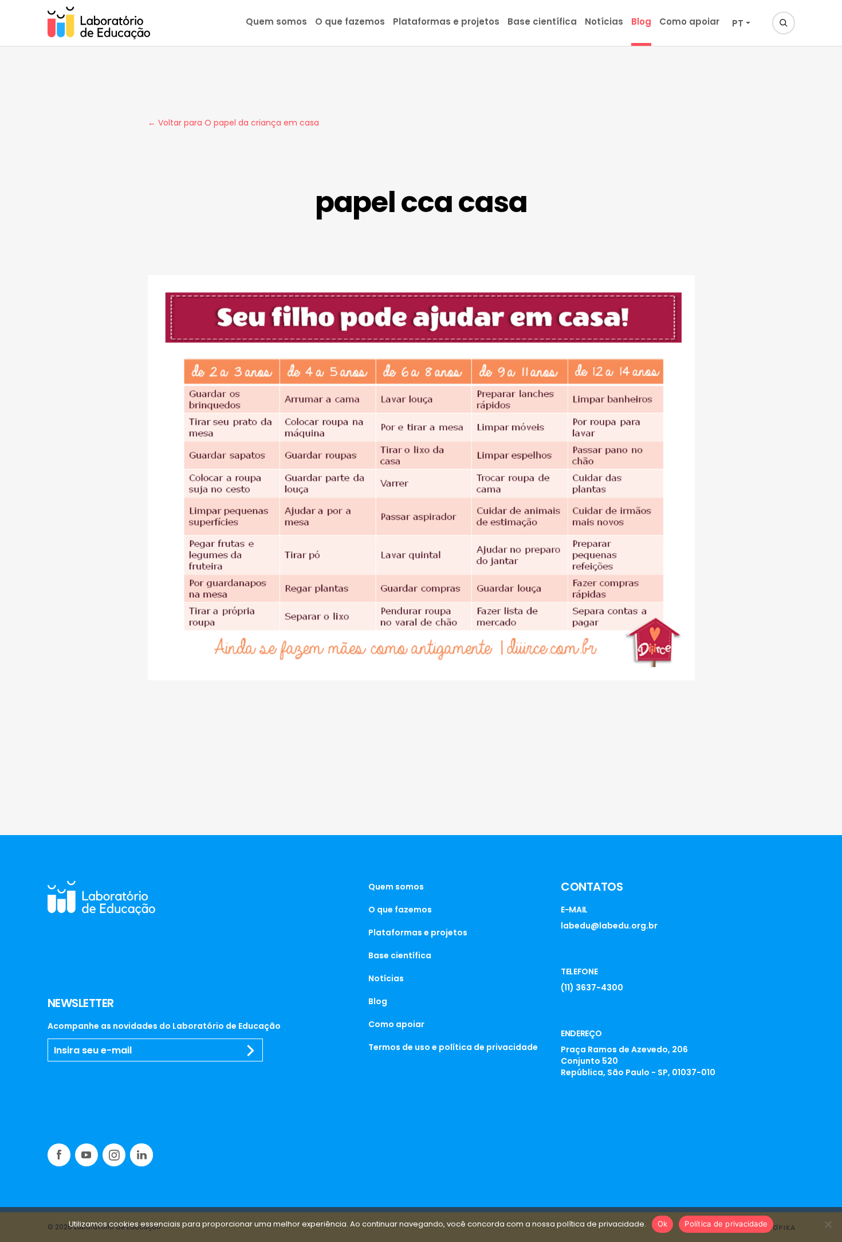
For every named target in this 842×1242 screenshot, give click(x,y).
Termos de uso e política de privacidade (453, 1047)
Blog (641, 21)
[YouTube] (86, 1154)
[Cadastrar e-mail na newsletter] (251, 1050)
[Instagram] (114, 1154)
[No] (827, 1224)
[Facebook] (59, 1154)
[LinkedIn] (141, 1154)
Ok (663, 1223)
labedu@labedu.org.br (609, 925)
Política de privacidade (726, 1223)
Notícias (604, 21)
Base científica (542, 21)
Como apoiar (689, 21)
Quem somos (276, 21)
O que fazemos (350, 21)
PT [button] (737, 23)
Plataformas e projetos (446, 21)
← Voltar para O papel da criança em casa (233, 122)
